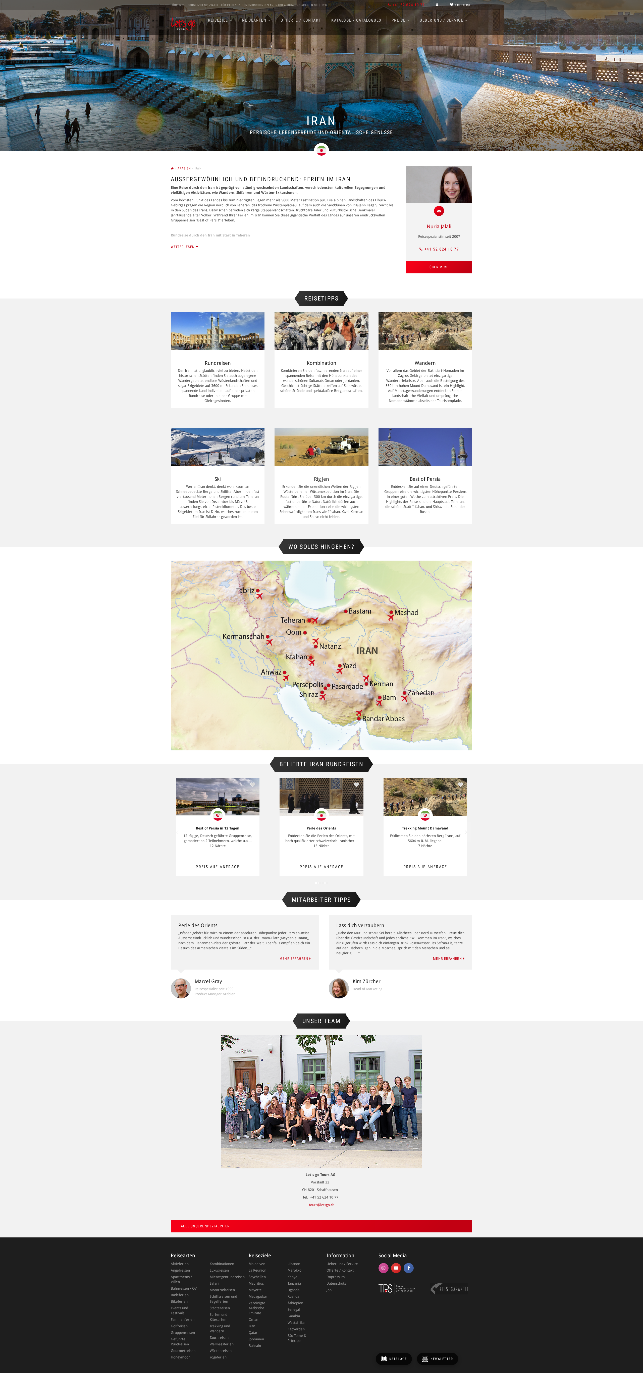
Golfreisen (179, 1326)
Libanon (294, 1264)
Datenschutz (336, 1283)
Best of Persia (425, 479)
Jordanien (256, 1339)
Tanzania (294, 1283)
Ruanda (293, 1296)
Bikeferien (179, 1301)
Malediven (257, 1264)
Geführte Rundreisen (180, 1341)
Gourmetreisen (183, 1351)
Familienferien (182, 1320)
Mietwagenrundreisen (224, 1277)
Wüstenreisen (221, 1351)
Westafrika (296, 1323)
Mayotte (255, 1290)
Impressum (336, 1277)
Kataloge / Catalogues (356, 20)
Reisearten (255, 20)
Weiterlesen (183, 247)
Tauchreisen (219, 1338)
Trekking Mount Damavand (425, 828)
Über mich (439, 267)
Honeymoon (180, 1357)
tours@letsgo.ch (321, 1205)
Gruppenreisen (183, 1333)
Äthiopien (295, 1303)
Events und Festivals (179, 1310)
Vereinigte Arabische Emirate (257, 1308)
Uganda (293, 1290)
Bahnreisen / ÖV (184, 1288)
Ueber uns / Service (442, 20)
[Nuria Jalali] (439, 184)
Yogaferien (218, 1357)
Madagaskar (258, 1296)
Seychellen (257, 1277)
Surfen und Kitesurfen (218, 1317)
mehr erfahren (295, 959)
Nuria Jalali (439, 226)
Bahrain (255, 1346)
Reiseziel (218, 20)
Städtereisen (220, 1308)
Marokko (294, 1270)
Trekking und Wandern (220, 1328)
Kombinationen (222, 1264)
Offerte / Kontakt (301, 20)
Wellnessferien (222, 1344)
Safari (214, 1283)
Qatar (253, 1333)
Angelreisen (180, 1270)
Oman (253, 1320)
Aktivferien (180, 1264)
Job (329, 1290)
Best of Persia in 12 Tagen (217, 828)
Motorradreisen (222, 1290)
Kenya (292, 1277)
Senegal (294, 1309)
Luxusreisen (219, 1270)
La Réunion (257, 1270)
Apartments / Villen (181, 1279)
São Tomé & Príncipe (297, 1338)
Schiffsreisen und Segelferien (223, 1298)
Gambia (294, 1316)
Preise (399, 20)
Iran (252, 1326)
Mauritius (256, 1283)
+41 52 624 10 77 (441, 249)
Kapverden (296, 1329)
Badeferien (180, 1295)
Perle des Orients (321, 828)
